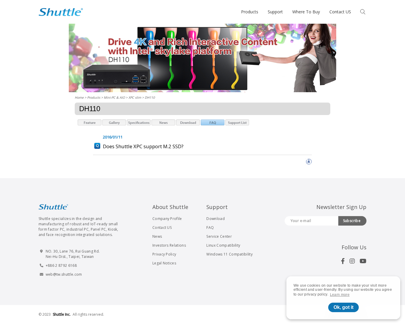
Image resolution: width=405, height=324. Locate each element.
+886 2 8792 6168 (61, 265)
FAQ (210, 227)
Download (215, 218)
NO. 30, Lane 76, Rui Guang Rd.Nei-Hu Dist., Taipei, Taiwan (73, 254)
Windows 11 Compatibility (229, 254)
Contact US (340, 12)
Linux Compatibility (223, 245)
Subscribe (352, 220)
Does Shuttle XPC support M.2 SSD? (143, 146)
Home (79, 97)
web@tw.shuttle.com (64, 274)
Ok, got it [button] (343, 307)
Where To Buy (306, 12)
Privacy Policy (164, 254)
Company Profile (167, 218)
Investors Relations (169, 245)
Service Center (219, 236)
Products (249, 12)
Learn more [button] (340, 295)
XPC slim (134, 97)
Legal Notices (164, 263)
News (157, 236)
